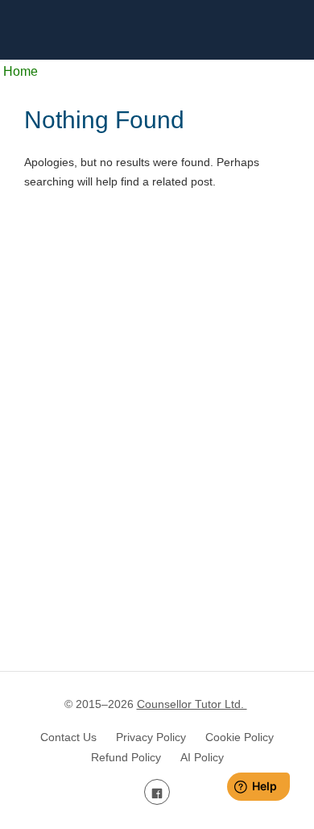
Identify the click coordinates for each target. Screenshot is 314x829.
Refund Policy (126, 757)
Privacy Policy (151, 737)
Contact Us (68, 737)
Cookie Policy (239, 737)
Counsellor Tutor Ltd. (192, 704)
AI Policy (202, 757)
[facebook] (157, 791)
